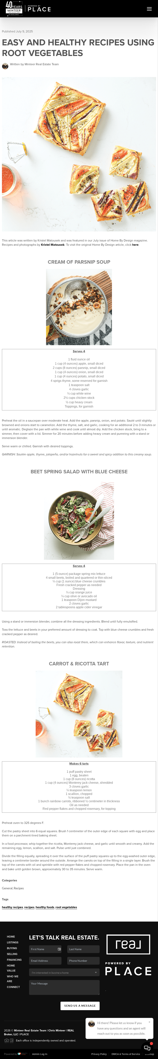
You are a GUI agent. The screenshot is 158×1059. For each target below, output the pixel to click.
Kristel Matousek (53, 245)
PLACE (24, 1034)
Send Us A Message (80, 1005)
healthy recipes (12, 907)
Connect (13, 987)
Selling (12, 954)
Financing (14, 960)
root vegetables (66, 907)
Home (11, 936)
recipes (29, 907)
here (135, 245)
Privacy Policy (99, 1054)
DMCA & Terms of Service (126, 1054)
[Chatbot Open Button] (147, 1048)
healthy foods (45, 907)
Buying (12, 948)
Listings (12, 942)
